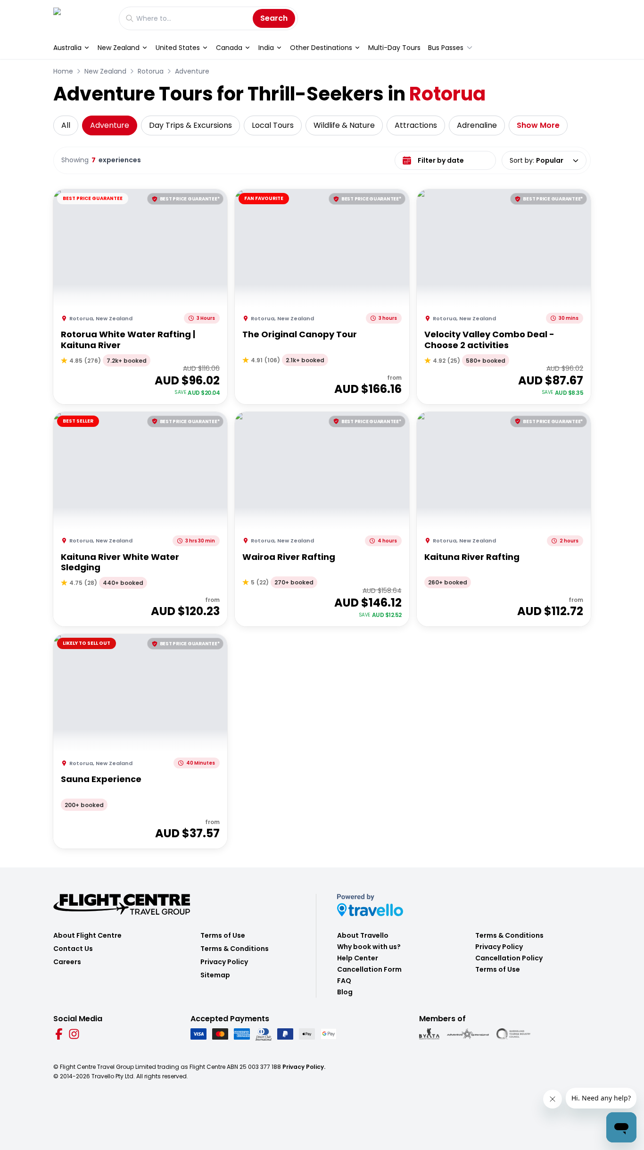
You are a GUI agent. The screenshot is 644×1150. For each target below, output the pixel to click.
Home (63, 71)
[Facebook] (59, 1034)
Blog (345, 992)
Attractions (416, 125)
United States (178, 47)
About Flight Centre (87, 935)
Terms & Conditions (234, 948)
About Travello (362, 935)
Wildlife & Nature (344, 125)
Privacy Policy (224, 962)
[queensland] (513, 1034)
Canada (229, 47)
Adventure (192, 71)
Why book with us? (369, 946)
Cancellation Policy (509, 958)
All (65, 125)
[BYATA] (429, 1034)
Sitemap (215, 975)
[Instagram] (74, 1034)
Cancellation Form (369, 969)
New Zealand (119, 47)
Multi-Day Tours (394, 47)
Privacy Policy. (303, 1067)
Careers (67, 962)
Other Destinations (321, 47)
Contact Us (73, 948)
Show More (538, 125)
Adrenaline (477, 125)
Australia (67, 47)
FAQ (344, 980)
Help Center (357, 958)
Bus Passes (445, 47)
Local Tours (273, 125)
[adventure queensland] (468, 1034)
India (266, 47)
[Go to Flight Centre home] (81, 18)
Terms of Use (222, 935)
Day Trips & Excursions (190, 125)
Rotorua (151, 71)
